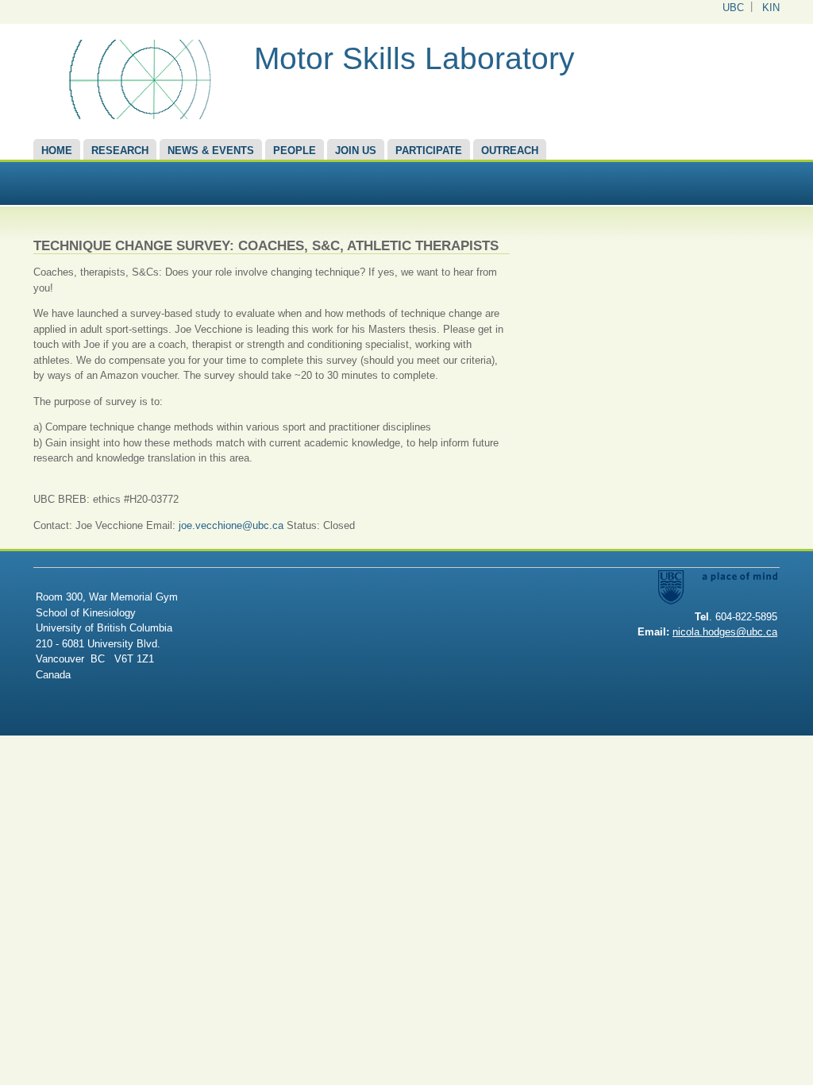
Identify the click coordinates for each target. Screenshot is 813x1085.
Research (119, 150)
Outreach (509, 150)
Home (56, 150)
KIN (771, 8)
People (294, 150)
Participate (428, 150)
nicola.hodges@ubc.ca (724, 632)
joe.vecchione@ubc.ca (231, 525)
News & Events (211, 150)
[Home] (137, 116)
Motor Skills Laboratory (414, 58)
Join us (355, 150)
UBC (733, 8)
